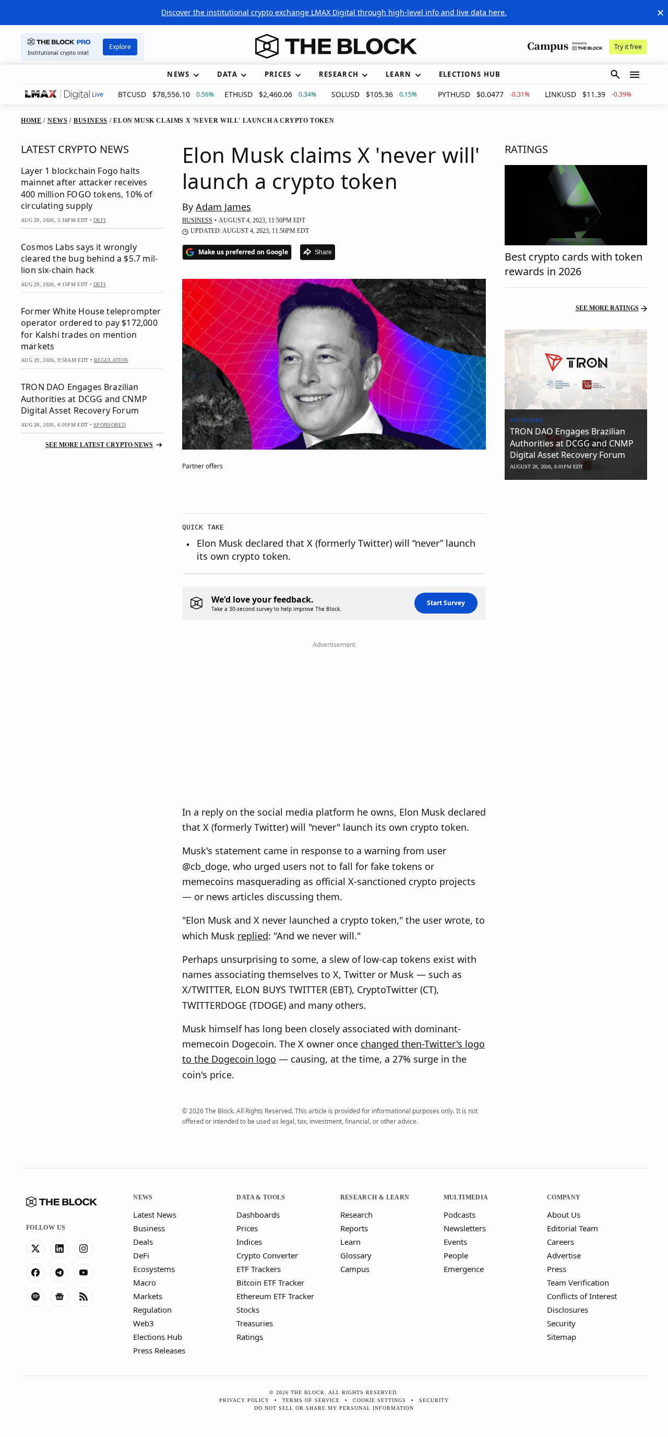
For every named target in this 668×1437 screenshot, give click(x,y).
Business (149, 1228)
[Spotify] (35, 1297)
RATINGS (526, 149)
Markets (147, 1296)
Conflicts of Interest (582, 1296)
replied (252, 935)
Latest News (154, 1214)
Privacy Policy (244, 1400)
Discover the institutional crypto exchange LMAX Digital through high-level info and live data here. (334, 12)
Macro (144, 1282)
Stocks (247, 1309)
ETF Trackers (258, 1269)
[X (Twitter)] (35, 1249)
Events (455, 1242)
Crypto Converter (267, 1255)
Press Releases (159, 1350)
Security (561, 1323)
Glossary (356, 1255)
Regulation (152, 1309)
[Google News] (59, 1297)
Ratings (249, 1337)
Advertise (564, 1255)
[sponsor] (576, 369)
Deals (143, 1242)
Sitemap (561, 1337)
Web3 (143, 1323)
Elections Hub (157, 1337)
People (456, 1255)
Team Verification (578, 1282)
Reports (354, 1228)
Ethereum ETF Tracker (275, 1296)
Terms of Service (311, 1400)
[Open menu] (634, 74)
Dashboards (258, 1214)
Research (356, 1214)
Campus (354, 1269)
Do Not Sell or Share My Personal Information (334, 1408)
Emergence (464, 1269)
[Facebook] (35, 1273)
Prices (247, 1228)
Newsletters (465, 1228)
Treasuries (254, 1323)
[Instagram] (83, 1249)
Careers (560, 1242)
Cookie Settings (379, 1400)
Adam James (223, 207)
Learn (350, 1242)
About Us (563, 1214)
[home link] (336, 46)
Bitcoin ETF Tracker (270, 1282)
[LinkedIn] (59, 1249)
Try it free (628, 46)
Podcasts (459, 1214)
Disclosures (567, 1309)
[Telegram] (59, 1273)
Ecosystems (154, 1269)
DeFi (141, 1255)
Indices (249, 1242)
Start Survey (446, 602)
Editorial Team (572, 1228)
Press (556, 1269)
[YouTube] (83, 1273)
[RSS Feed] (83, 1297)
